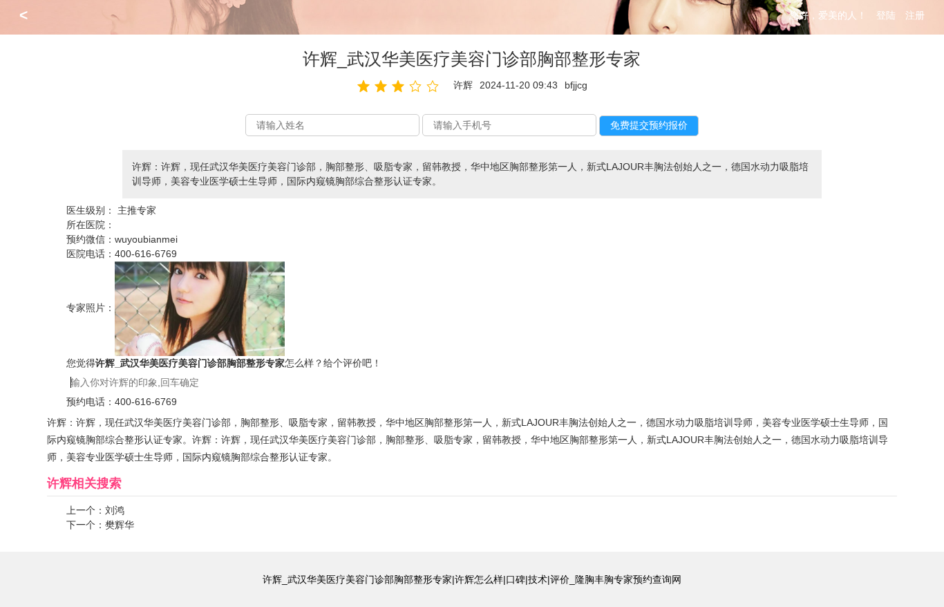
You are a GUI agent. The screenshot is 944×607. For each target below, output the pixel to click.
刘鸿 (114, 510)
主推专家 (136, 210)
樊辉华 (119, 524)
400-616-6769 (146, 253)
